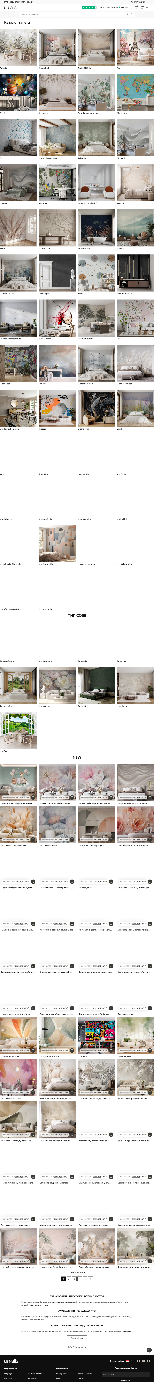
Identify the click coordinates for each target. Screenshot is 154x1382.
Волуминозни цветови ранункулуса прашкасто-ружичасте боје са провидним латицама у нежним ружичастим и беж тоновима (95, 1182)
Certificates (32, 1378)
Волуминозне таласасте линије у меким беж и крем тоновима (134, 803)
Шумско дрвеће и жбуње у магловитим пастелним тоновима (56, 1267)
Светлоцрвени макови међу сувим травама (134, 972)
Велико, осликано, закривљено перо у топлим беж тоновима (134, 1225)
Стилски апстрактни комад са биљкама (56, 972)
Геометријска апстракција (91, 845)
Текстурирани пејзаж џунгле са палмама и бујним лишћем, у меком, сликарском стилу (134, 1267)
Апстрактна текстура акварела (15, 1225)
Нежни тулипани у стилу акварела (17, 1182)
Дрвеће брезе (124, 1056)
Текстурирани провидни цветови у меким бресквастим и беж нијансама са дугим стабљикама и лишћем (56, 1098)
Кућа (70, 1347)
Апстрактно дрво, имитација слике (56, 929)
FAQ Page (8, 1373)
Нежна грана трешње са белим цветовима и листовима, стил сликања (134, 1098)
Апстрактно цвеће (48, 845)
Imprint (59, 1378)
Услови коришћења (86, 1373)
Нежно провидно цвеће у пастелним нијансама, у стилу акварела (56, 803)
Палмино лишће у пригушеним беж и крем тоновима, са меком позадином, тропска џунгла (56, 1140)
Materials (8, 1378)
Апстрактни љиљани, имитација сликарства (134, 887)
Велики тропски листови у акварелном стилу (134, 929)
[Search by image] (127, 14)
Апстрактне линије (127, 1014)
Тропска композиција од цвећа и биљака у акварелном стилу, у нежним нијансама (17, 972)
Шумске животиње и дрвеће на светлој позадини (17, 1014)
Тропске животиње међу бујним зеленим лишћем (95, 1014)
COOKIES (82, 1378)
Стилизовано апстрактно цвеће (133, 845)
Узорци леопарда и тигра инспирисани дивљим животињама (56, 1225)
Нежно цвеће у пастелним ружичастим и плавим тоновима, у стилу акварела (95, 803)
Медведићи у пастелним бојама (94, 1140)
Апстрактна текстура (11, 1098)
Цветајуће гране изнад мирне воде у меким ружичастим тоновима (17, 1267)
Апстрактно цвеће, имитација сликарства (95, 929)
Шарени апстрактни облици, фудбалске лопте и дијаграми (17, 887)
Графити (83, 1056)
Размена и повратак (35, 1373)
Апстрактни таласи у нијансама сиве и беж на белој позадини (95, 1225)
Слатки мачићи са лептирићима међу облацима (56, 887)
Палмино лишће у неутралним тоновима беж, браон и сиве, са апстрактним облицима (95, 1098)
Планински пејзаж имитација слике (17, 929)
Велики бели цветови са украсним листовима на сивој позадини (95, 1267)
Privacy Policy (61, 1373)
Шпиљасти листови (10, 1056)
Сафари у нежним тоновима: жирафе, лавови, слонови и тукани (134, 1182)
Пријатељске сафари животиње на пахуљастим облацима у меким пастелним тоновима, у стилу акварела (17, 803)
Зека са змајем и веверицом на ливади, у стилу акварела (134, 1140)
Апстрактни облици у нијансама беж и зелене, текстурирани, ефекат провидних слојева (17, 1140)
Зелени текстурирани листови (54, 1182)
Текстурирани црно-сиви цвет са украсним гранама (95, 972)
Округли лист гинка (49, 1056)
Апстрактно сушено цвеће (13, 845)
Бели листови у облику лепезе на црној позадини (56, 1014)
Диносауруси (85, 887)
